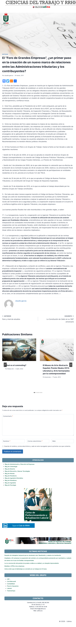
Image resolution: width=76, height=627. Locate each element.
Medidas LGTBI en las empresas (14, 566)
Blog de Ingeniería (10, 483)
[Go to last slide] (5, 365)
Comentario (8, 416)
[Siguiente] (70, 365)
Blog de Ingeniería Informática (14, 478)
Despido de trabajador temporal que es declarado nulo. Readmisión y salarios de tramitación (32, 555)
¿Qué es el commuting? (15, 365)
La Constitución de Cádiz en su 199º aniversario (60, 319)
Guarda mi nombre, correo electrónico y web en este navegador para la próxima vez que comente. (37, 446)
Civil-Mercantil (11, 581)
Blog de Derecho (10, 469)
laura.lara (48, 377)
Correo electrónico (35, 441)
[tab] (34, 392)
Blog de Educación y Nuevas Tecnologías (17, 471)
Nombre (6, 441)
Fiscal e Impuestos (13, 586)
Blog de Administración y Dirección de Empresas (19, 464)
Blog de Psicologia (10, 485)
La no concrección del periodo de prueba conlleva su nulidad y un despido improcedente (31, 563)
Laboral (9, 588)
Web (54, 441)
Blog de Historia (9, 473)
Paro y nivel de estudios (11, 317)
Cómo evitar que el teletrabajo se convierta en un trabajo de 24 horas (25, 569)
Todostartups (11, 590)
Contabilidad (11, 583)
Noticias (5, 54)
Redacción (11, 369)
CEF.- (8, 579)
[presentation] (19, 350)
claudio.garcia (9, 75)
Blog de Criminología (11, 466)
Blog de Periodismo (11, 476)
